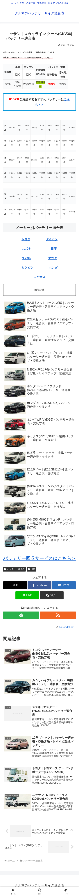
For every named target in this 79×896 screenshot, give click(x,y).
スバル (26, 258)
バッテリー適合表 (16, 569)
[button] (51, 595)
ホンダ (53, 267)
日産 (54, 248)
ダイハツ (52, 239)
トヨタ (25, 239)
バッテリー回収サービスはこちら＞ (39, 558)
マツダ (52, 258)
